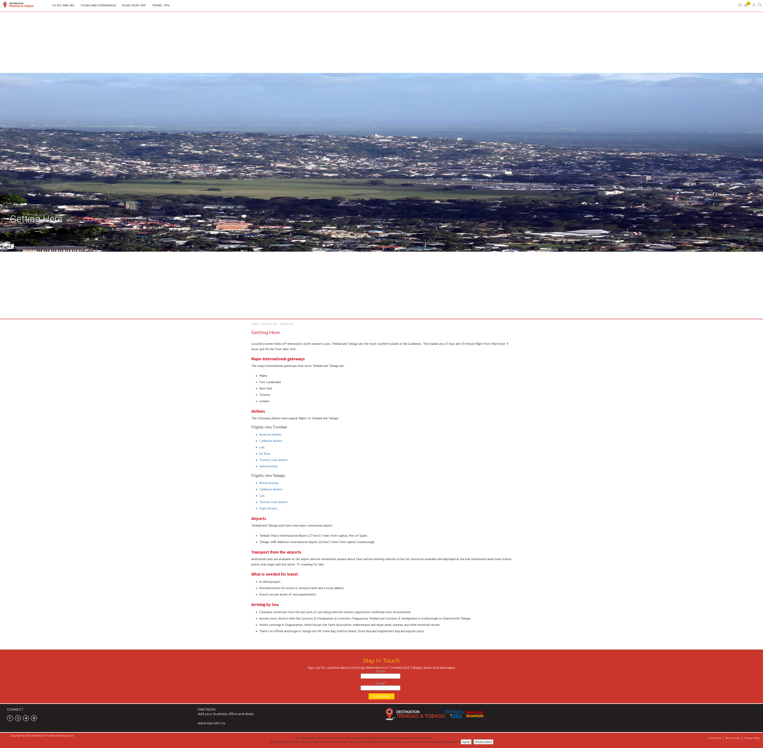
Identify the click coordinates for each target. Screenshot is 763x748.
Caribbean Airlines (270, 441)
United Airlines (268, 466)
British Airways (269, 483)
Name (380, 671)
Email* (381, 683)
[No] (758, 740)
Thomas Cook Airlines (273, 460)
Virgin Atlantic (268, 508)
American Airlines (270, 434)
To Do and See (63, 5)
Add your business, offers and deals (226, 714)
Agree (466, 741)
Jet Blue (264, 453)
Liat (262, 447)
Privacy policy (483, 741)
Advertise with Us (211, 723)
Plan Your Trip (134, 5)
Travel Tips (160, 5)
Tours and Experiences (98, 5)
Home (255, 323)
